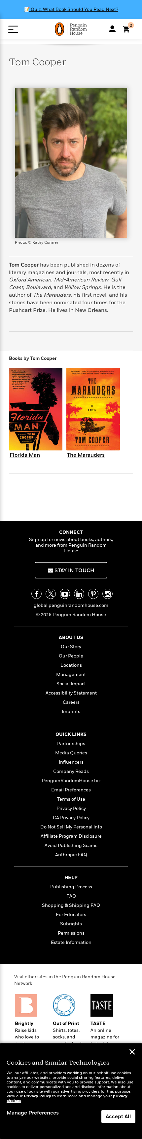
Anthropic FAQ (71, 855)
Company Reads (71, 771)
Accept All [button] (118, 1116)
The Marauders (86, 455)
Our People (71, 656)
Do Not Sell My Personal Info (71, 827)
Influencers (71, 762)
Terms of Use (71, 799)
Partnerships (71, 743)
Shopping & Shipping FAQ (71, 905)
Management (71, 674)
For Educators (71, 914)
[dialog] (71, 1091)
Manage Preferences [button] (33, 1113)
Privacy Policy (71, 808)
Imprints (71, 711)
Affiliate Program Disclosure (71, 836)
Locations (71, 665)
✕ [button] (132, 1052)
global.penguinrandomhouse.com (71, 605)
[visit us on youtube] (65, 594)
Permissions (71, 933)
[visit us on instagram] (107, 594)
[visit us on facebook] (36, 594)
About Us (71, 637)
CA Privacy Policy (71, 818)
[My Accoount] (112, 28)
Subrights (71, 924)
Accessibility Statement (71, 693)
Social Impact (71, 684)
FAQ (71, 896)
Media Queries (71, 753)
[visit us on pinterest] (93, 594)
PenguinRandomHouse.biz (71, 781)
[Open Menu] (13, 29)
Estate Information (71, 942)
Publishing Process (71, 887)
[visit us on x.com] (51, 594)
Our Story (71, 647)
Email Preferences (71, 790)
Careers (71, 702)
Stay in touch (73, 570)
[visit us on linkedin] (79, 594)
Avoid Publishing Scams (71, 845)
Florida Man (25, 455)
